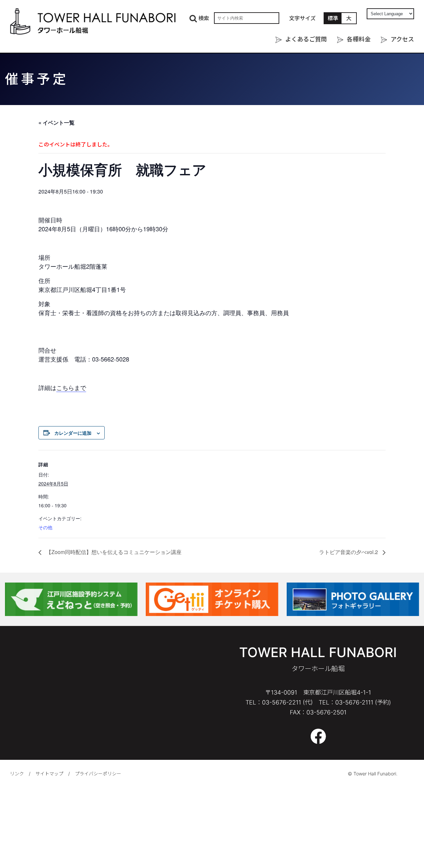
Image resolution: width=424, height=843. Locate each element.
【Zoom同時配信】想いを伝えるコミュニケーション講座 (113, 552)
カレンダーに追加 (72, 432)
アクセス (402, 39)
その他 (45, 527)
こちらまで (71, 387)
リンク (17, 773)
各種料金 (359, 39)
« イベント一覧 (56, 122)
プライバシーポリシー (98, 773)
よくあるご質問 (306, 39)
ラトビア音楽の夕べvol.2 (349, 552)
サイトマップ (49, 773)
